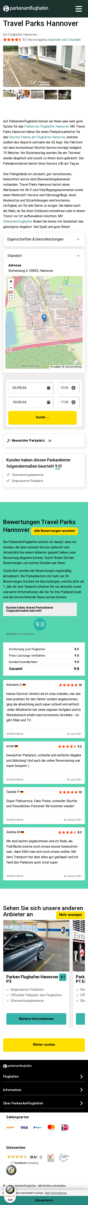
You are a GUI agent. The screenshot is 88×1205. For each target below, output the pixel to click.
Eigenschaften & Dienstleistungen (35, 239)
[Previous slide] (7, 62)
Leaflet (56, 366)
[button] (44, 318)
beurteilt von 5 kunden (65, 40)
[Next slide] (80, 62)
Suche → (42, 417)
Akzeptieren (44, 1200)
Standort (14, 255)
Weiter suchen (44, 1045)
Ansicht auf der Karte (28, 290)
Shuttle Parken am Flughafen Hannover (37, 137)
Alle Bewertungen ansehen (54, 531)
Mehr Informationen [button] (56, 1193)
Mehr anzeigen (70, 915)
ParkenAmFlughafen (17, 221)
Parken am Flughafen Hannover (46, 126)
